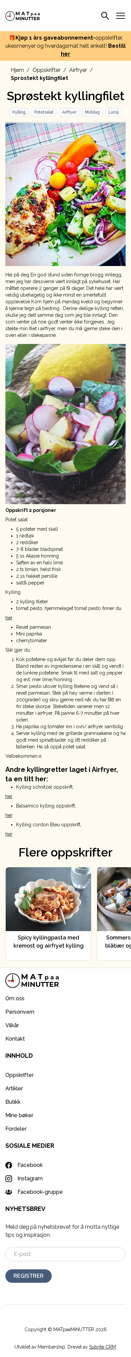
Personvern (19, 1012)
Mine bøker (19, 1115)
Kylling (19, 112)
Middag (92, 112)
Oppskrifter (46, 70)
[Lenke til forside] (22, 15)
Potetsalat (43, 112)
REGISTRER (28, 1276)
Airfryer (78, 70)
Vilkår (12, 1025)
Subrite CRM (102, 1347)
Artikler (14, 1088)
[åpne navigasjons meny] (121, 16)
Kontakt (15, 1039)
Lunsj (113, 112)
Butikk (12, 1102)
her (65, 54)
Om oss (15, 998)
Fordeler (16, 1129)
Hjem (17, 70)
